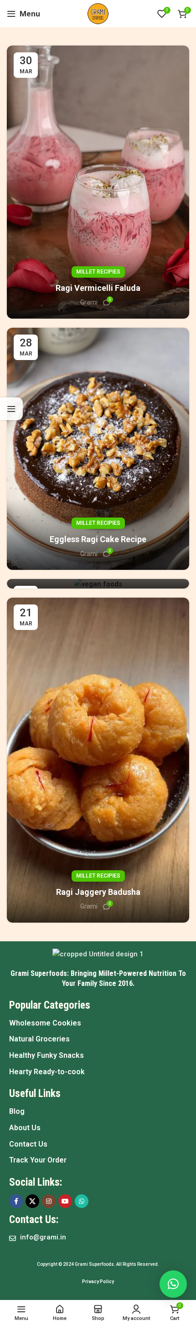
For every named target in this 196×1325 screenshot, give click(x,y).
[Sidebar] (11, 408)
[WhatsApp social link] (81, 1201)
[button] (173, 1284)
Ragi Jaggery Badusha (98, 892)
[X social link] (32, 1201)
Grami (89, 302)
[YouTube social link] (65, 1201)
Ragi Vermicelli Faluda (98, 288)
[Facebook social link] (16, 1201)
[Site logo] (98, 13)
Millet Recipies (98, 272)
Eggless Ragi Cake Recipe (98, 539)
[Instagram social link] (49, 1201)
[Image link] (98, 953)
